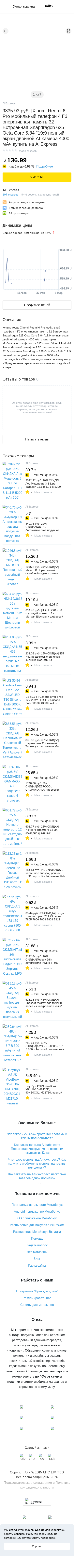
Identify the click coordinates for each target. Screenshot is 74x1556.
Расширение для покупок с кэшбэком (37, 1225)
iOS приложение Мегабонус (37, 1218)
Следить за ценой (37, 305)
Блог (37, 1258)
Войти (48, 6)
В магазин (37, 177)
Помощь (37, 1238)
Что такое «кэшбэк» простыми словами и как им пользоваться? (37, 1136)
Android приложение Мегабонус (37, 1211)
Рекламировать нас (37, 1298)
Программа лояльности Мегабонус (37, 1204)
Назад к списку (5, 31)
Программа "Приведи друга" (37, 1291)
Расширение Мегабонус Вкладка (37, 1231)
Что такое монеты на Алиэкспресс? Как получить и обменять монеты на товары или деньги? (37, 1163)
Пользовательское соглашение (28, 1482)
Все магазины (37, 1252)
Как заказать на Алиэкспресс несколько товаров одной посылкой (37, 1176)
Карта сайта (37, 1265)
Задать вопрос (37, 1245)
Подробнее (44, 166)
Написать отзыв (37, 439)
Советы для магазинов (37, 1304)
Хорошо (37, 1546)
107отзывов (10, 194)
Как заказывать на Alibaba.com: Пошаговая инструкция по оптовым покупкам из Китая (37, 1148)
